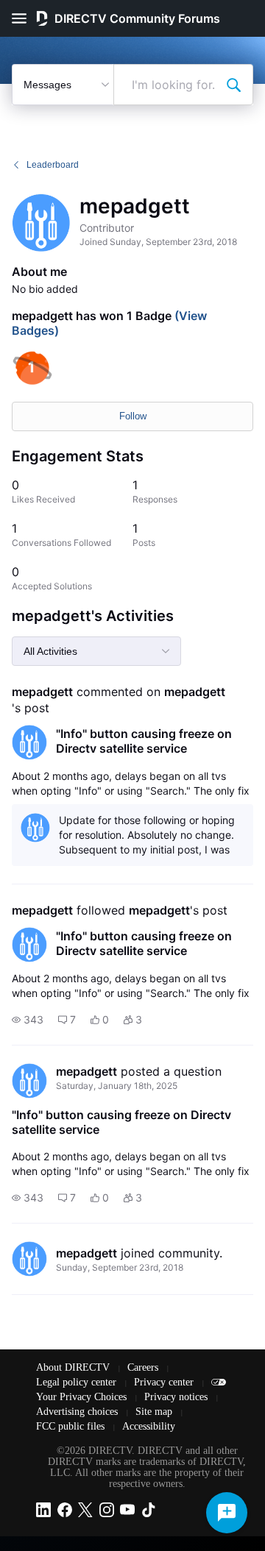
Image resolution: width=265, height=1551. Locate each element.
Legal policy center (77, 1382)
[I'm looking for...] (233, 84)
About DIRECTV (74, 1367)
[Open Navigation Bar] (23, 18)
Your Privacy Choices (83, 1396)
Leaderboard (52, 165)
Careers (144, 1367)
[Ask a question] (226, 1512)
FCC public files (71, 1426)
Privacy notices (177, 1396)
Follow (132, 416)
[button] (27, 1019)
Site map (155, 1411)
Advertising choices (78, 1411)
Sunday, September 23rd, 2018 (119, 1267)
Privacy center (165, 1382)
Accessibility (148, 1426)
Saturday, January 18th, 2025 (116, 1085)
